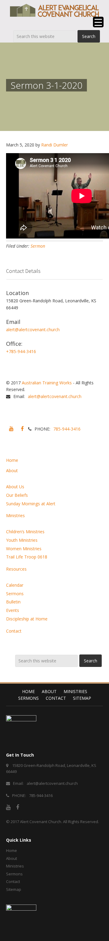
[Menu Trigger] (98, 22)
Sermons (15, 593)
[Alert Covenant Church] (54, 10)
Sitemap (82, 698)
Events (12, 610)
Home (12, 460)
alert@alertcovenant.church (33, 329)
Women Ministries (23, 548)
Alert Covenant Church (40, 821)
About (12, 470)
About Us (15, 486)
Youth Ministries (22, 540)
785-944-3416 (67, 429)
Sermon (38, 246)
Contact (13, 631)
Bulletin (13, 602)
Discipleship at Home (27, 619)
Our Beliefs (17, 495)
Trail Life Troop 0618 (26, 557)
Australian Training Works (47, 383)
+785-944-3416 (21, 351)
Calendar (14, 585)
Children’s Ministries (25, 531)
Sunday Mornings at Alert (30, 504)
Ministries (15, 515)
